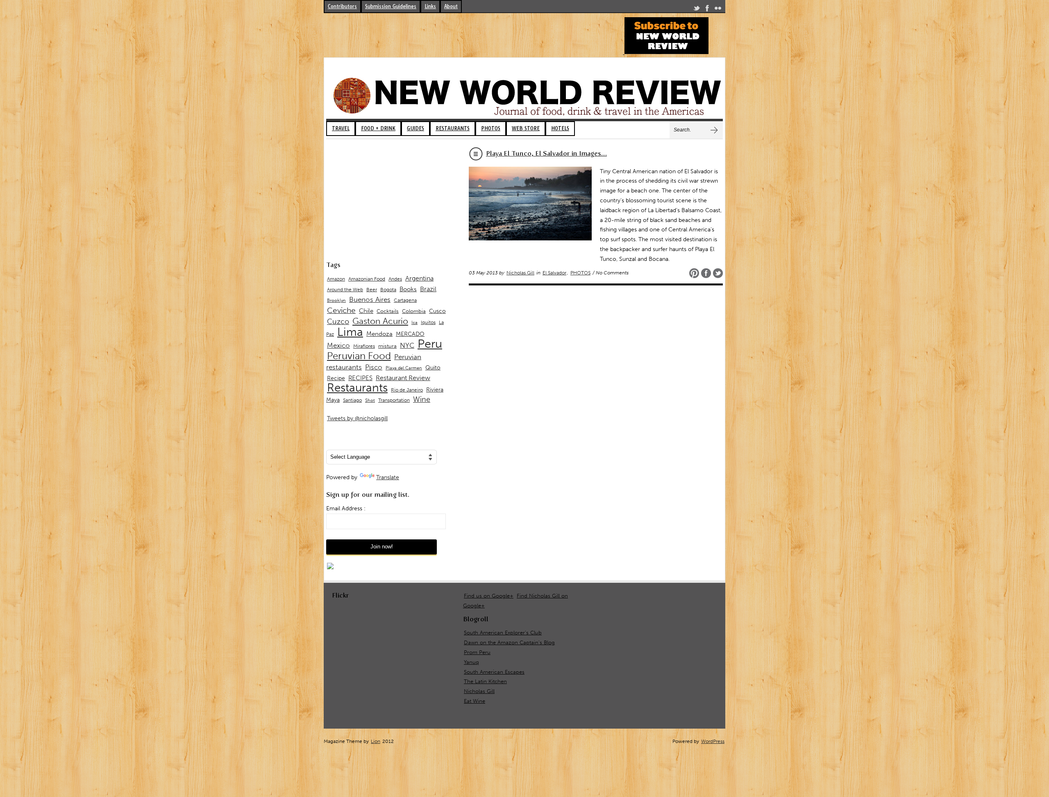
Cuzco (338, 321)
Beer (371, 289)
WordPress (712, 741)
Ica (414, 322)
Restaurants (357, 387)
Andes (395, 279)
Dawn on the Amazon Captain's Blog (509, 642)
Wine (421, 399)
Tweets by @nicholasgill (357, 418)
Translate (387, 477)
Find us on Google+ (488, 596)
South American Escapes (494, 672)
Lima (350, 332)
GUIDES (415, 128)
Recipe (336, 378)
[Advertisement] (473, 35)
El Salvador (554, 273)
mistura (387, 346)
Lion (375, 741)
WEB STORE (526, 128)
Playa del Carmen (404, 368)
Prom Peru (477, 652)
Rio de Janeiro (407, 390)
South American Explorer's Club (503, 632)
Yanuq (471, 662)
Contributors (342, 6)
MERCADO (410, 334)
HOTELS (560, 128)
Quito (432, 367)
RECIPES (360, 378)
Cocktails (388, 311)
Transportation (394, 400)
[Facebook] (707, 9)
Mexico (338, 345)
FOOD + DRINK (378, 128)
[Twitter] (696, 9)
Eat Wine (474, 701)
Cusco (437, 311)
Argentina (419, 278)
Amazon (336, 279)
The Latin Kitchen (485, 681)
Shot (370, 400)
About (451, 6)
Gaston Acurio (380, 321)
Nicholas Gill (520, 273)
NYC (407, 345)
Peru (430, 343)
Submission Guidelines (390, 6)
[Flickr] (718, 9)
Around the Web (345, 289)
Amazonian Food (366, 279)
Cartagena (405, 300)
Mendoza (379, 333)
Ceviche (341, 310)
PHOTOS (490, 128)
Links (430, 6)
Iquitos (428, 322)
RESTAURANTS (453, 128)
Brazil (428, 289)
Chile (366, 311)
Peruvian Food (359, 356)
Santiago (352, 400)
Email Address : (346, 508)
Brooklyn (336, 300)
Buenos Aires (370, 299)
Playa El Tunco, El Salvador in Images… (546, 153)
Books (408, 289)
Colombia (414, 311)
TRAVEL (341, 128)
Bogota (388, 289)
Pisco (373, 367)
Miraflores (364, 346)
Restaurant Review (403, 378)
